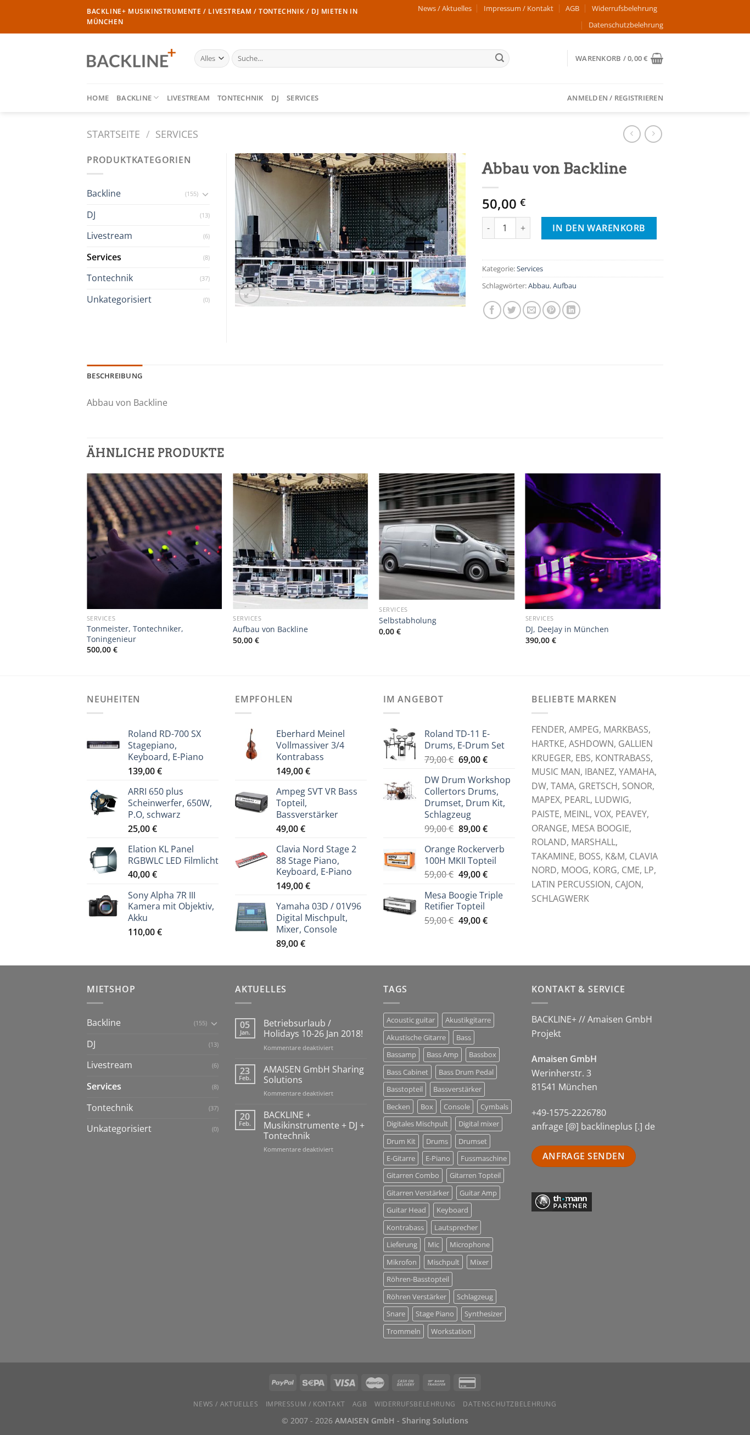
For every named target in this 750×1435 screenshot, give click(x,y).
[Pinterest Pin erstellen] (551, 310)
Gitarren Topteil (475, 1175)
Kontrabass (405, 1227)
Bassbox (482, 1054)
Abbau (539, 286)
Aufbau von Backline (270, 629)
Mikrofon (402, 1262)
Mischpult (443, 1262)
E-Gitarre (401, 1158)
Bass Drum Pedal (466, 1072)
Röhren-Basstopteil (418, 1279)
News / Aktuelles (445, 8)
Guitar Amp (478, 1193)
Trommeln (404, 1331)
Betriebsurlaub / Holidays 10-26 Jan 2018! (313, 1028)
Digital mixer (478, 1124)
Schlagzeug (475, 1297)
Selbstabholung (407, 621)
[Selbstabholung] (446, 536)
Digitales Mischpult (417, 1124)
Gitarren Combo (413, 1175)
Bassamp (401, 1054)
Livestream (188, 98)
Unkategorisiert (119, 299)
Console (457, 1107)
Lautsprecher (456, 1227)
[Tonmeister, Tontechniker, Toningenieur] (154, 541)
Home (98, 98)
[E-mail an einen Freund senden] (532, 310)
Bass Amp (442, 1054)
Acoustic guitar (411, 1020)
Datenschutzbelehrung (626, 25)
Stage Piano (435, 1314)
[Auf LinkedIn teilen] (571, 310)
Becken (398, 1107)
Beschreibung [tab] (114, 376)
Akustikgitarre (468, 1020)
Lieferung (402, 1244)
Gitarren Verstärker (418, 1193)
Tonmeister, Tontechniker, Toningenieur (135, 634)
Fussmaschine (484, 1158)
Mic (433, 1244)
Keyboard (452, 1210)
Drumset (472, 1141)
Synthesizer (483, 1314)
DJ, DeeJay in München (567, 629)
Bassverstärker (457, 1089)
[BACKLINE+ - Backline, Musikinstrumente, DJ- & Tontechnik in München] (132, 58)
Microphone (470, 1244)
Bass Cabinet (407, 1072)
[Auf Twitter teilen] (512, 310)
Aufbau (565, 286)
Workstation (451, 1331)
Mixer (479, 1262)
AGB (572, 8)
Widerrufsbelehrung (624, 8)
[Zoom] (249, 293)
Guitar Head (406, 1210)
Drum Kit (401, 1141)
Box (427, 1107)
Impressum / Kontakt (518, 8)
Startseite (113, 134)
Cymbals (494, 1107)
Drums (437, 1141)
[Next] (660, 573)
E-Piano (438, 1158)
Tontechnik (240, 98)
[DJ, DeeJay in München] (593, 541)
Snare (396, 1314)
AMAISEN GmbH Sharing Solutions (314, 1074)
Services (302, 98)
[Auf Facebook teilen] (492, 310)
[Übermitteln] (499, 58)
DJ (275, 98)
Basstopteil (405, 1089)
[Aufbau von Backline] (300, 541)
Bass (463, 1037)
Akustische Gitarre (416, 1037)
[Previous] (87, 573)
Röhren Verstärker (416, 1297)
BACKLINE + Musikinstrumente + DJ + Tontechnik (314, 1126)
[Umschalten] (205, 193)
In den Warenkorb (599, 228)
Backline (134, 98)
